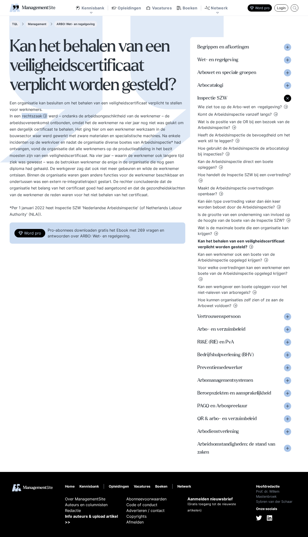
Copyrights (136, 516)
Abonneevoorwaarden (146, 499)
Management (37, 24)
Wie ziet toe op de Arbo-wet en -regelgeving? (240, 106)
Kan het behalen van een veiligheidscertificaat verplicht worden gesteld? (241, 244)
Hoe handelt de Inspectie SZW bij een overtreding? (244, 174)
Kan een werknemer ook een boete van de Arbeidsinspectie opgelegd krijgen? (236, 257)
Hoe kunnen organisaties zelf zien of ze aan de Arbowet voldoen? (240, 302)
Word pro (262, 8)
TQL (15, 24)
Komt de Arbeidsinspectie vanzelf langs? (235, 114)
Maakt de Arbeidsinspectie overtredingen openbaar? (235, 191)
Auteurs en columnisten (86, 504)
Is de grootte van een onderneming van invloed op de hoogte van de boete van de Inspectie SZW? (244, 217)
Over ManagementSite (85, 499)
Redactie (73, 510)
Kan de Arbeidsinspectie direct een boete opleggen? (235, 164)
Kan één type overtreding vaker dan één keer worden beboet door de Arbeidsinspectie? (239, 204)
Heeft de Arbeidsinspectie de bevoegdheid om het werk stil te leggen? (244, 138)
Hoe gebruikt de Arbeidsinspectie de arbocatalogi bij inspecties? (243, 151)
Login (281, 8)
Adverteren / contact (145, 510)
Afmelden (135, 522)
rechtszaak (32, 116)
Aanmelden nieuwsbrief (210, 499)
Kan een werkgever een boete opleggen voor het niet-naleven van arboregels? (242, 289)
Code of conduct (141, 504)
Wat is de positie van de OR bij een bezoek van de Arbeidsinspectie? (243, 124)
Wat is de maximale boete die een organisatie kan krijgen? (243, 230)
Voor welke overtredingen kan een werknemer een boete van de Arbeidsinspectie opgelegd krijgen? (244, 270)
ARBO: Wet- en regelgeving (76, 24)
